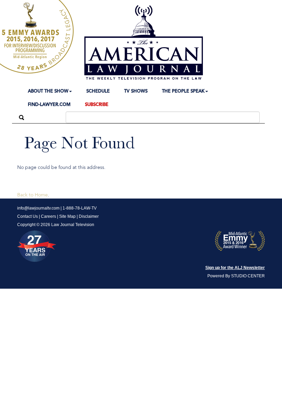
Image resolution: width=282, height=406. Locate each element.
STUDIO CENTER (248, 276)
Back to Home (32, 195)
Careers (48, 216)
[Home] (143, 42)
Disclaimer (89, 216)
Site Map (67, 216)
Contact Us (27, 216)
